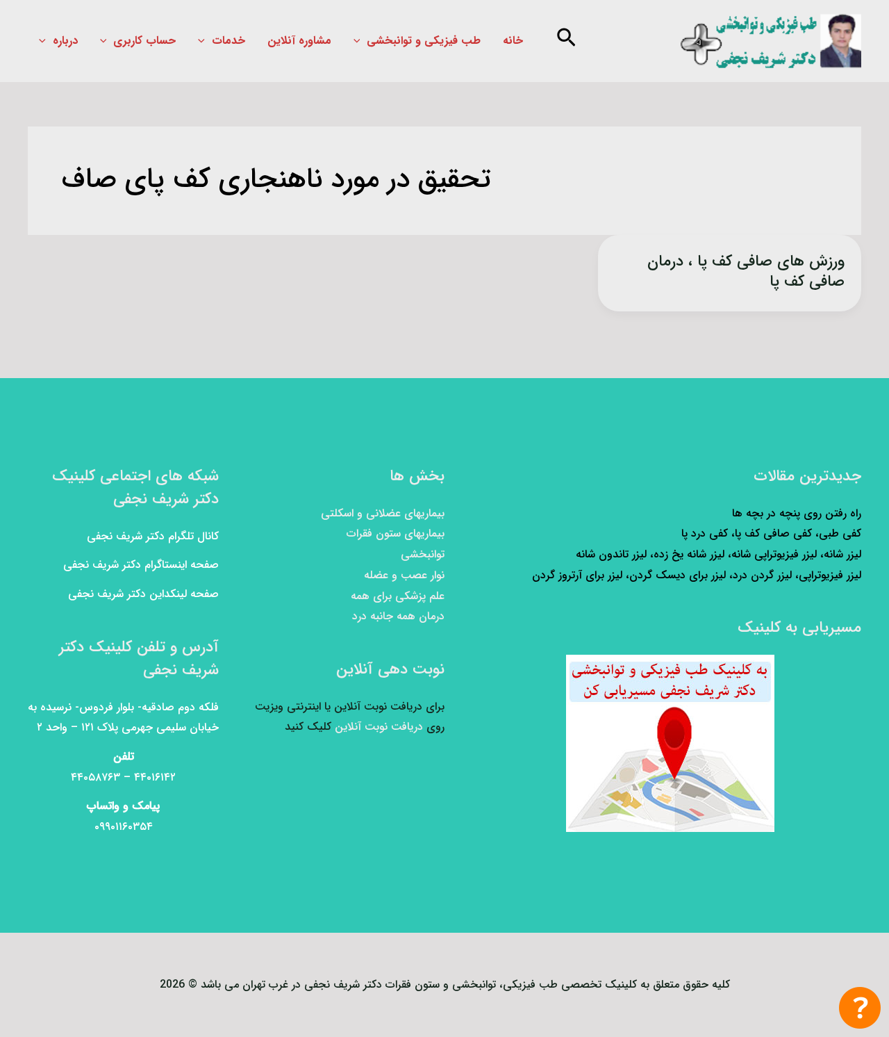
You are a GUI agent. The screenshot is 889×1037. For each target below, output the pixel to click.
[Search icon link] (565, 42)
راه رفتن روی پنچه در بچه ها (796, 513)
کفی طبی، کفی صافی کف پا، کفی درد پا (771, 533)
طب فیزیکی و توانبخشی (424, 40)
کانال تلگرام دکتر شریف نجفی (153, 536)
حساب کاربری (144, 40)
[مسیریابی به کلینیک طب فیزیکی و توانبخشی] (670, 743)
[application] (360, 40)
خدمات (228, 40)
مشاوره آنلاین (299, 40)
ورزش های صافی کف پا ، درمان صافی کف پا (746, 271)
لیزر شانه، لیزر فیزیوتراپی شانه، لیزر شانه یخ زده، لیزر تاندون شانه (718, 554)
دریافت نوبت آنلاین (379, 726)
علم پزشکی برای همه (397, 596)
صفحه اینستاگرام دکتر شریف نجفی (141, 564)
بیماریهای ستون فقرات (395, 533)
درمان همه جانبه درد (398, 616)
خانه (513, 40)
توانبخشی (422, 554)
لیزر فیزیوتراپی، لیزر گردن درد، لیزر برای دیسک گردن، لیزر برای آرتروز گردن (696, 575)
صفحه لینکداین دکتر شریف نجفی (143, 594)
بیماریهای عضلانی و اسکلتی (382, 513)
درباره (65, 40)
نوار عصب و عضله (404, 575)
